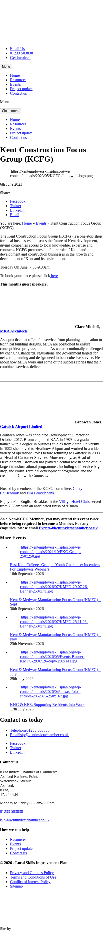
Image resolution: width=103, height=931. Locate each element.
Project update (21, 89)
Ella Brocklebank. (41, 493)
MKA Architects (14, 331)
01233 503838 (21, 53)
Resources (18, 80)
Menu (6, 66)
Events (15, 84)
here (54, 276)
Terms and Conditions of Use (33, 877)
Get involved (20, 57)
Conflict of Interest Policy (30, 882)
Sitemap (16, 886)
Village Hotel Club (74, 501)
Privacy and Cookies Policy (32, 873)
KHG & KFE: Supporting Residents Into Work (47, 704)
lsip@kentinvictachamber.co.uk (39, 735)
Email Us (17, 48)
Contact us (18, 93)
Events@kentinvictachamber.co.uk (68, 528)
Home (15, 75)
